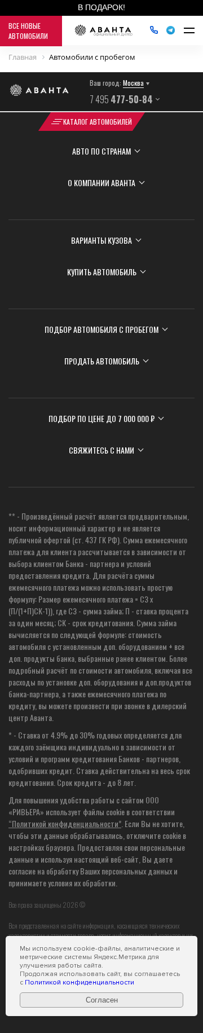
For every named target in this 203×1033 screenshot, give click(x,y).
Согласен (102, 1000)
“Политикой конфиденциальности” (64, 823)
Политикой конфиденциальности (79, 982)
